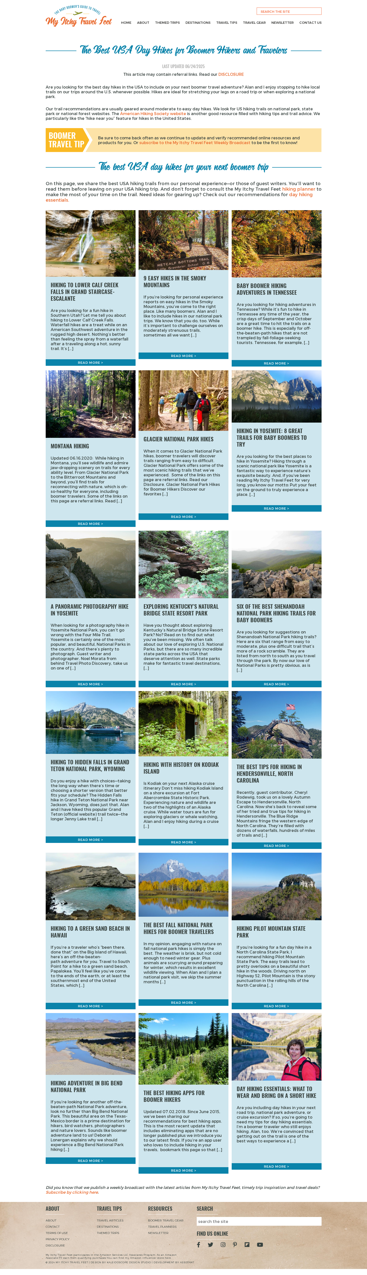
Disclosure (55, 1245)
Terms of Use (57, 1232)
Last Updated (183, 66)
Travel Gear (254, 23)
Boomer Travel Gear (166, 1220)
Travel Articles (110, 1220)
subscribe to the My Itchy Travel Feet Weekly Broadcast (194, 142)
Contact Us (310, 23)
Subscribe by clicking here (72, 1192)
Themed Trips (167, 23)
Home (126, 23)
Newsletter (282, 23)
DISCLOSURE (231, 74)
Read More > (90, 363)
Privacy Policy (57, 1239)
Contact (53, 1226)
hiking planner (298, 188)
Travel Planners (162, 1226)
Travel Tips (226, 23)
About (143, 23)
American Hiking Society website (153, 113)
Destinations (197, 23)
